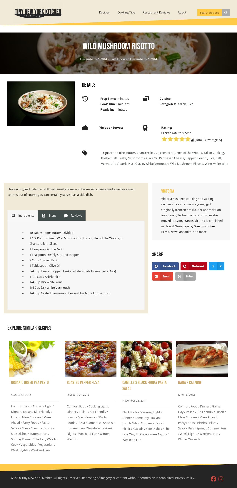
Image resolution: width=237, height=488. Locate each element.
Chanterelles (145, 153)
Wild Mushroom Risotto (186, 164)
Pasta (159, 423)
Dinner (16, 412)
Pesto (36, 428)
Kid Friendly (42, 412)
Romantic (94, 423)
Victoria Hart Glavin (130, 164)
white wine (220, 164)
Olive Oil (152, 158)
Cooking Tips (126, 12)
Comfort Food (21, 406)
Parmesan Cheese (171, 158)
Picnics (47, 428)
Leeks (122, 158)
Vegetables (28, 445)
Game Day (141, 418)
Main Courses (31, 417)
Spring (201, 428)
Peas (26, 428)
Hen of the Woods (189, 153)
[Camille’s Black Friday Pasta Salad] (146, 398)
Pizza (81, 423)
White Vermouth (157, 164)
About (182, 12)
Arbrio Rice (117, 153)
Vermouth (108, 164)
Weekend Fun (40, 450)
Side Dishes (19, 434)
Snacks (108, 423)
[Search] (226, 12)
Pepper (191, 158)
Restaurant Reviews (156, 12)
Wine (208, 164)
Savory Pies (186, 428)
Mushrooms (136, 158)
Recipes (104, 12)
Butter (130, 153)
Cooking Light (42, 406)
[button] (213, 479)
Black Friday (130, 412)
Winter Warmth (189, 439)
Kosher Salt (109, 158)
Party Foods (30, 423)
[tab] (22, 215)
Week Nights (20, 450)
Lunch (15, 417)
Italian (182, 104)
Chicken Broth (165, 153)
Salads (138, 429)
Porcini (202, 158)
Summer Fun (39, 434)
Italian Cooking (213, 153)
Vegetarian (46, 445)
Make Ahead (208, 417)
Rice (190, 104)
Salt (218, 158)
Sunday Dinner (21, 439)
